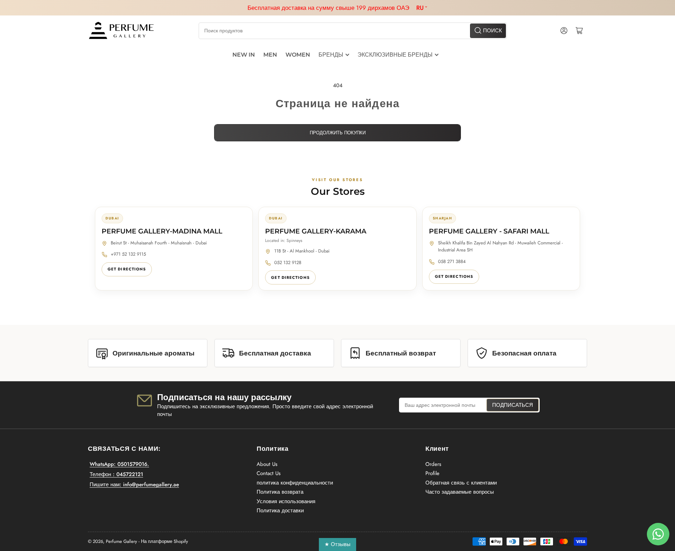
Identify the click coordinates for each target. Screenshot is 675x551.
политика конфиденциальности (295, 483)
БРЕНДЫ (331, 54)
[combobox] (353, 31)
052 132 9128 (287, 262)
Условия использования (286, 501)
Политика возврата (280, 492)
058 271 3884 (452, 261)
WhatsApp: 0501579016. (119, 464)
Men (270, 54)
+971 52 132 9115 (128, 254)
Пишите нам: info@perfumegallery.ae (134, 484)
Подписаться (512, 405)
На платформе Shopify (164, 541)
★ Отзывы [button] (337, 544)
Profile (432, 473)
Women (297, 54)
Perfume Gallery (121, 541)
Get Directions (127, 269)
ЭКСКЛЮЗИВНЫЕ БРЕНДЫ (395, 54)
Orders (433, 464)
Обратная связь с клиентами (461, 483)
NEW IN (243, 54)
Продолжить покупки (338, 132)
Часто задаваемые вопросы (459, 492)
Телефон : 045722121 (116, 474)
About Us (267, 464)
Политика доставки (280, 510)
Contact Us (269, 473)
